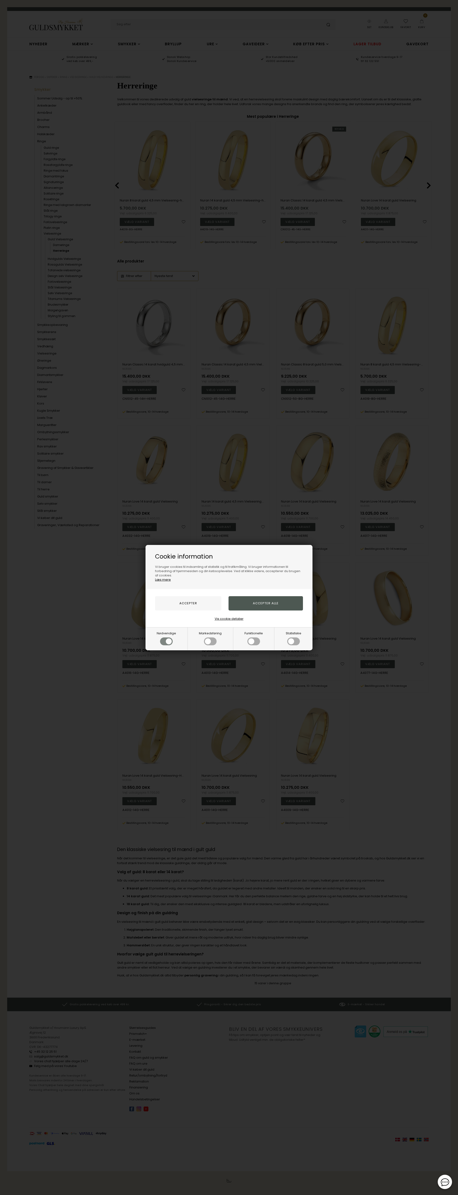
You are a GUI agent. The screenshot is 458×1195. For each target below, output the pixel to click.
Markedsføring (210, 633)
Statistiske (293, 633)
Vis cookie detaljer (229, 618)
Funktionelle (254, 633)
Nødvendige (166, 633)
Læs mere (163, 579)
